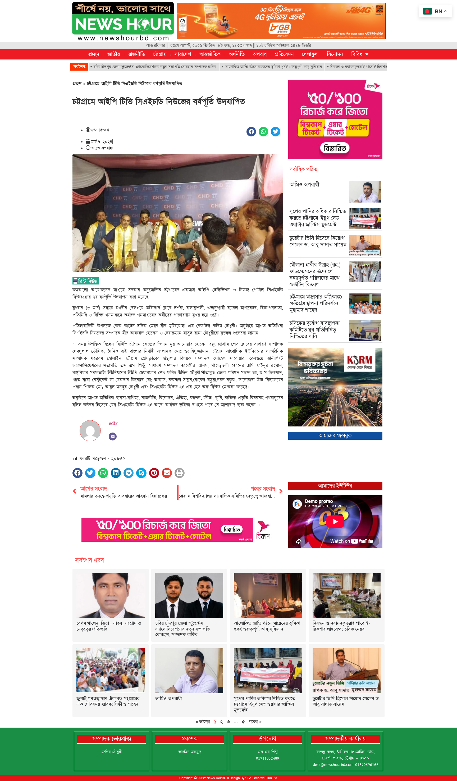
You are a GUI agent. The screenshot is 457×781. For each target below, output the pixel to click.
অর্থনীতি (237, 54)
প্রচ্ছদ (94, 54)
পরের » (255, 721)
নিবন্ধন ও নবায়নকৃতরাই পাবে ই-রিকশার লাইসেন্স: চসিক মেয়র (345, 66)
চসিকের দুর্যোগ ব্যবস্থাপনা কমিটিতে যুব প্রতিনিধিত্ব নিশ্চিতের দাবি (315, 330)
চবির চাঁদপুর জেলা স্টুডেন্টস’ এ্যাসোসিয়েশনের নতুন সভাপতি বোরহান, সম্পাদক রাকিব (126, 66)
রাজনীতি (136, 54)
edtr (113, 423)
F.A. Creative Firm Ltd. (262, 778)
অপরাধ (260, 54)
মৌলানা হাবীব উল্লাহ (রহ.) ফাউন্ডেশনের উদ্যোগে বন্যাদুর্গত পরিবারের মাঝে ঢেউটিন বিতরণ (315, 274)
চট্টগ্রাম (159, 54)
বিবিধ (357, 54)
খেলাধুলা (310, 54)
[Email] (113, 436)
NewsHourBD (216, 778)
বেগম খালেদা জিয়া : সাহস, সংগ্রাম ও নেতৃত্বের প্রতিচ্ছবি (108, 626)
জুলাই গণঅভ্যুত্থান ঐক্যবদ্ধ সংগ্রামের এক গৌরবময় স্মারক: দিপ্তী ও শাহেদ (107, 701)
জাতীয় (113, 54)
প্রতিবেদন (284, 54)
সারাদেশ (183, 54)
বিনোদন (335, 54)
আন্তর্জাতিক (210, 54)
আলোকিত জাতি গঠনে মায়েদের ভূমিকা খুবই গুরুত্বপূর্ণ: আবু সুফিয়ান (244, 66)
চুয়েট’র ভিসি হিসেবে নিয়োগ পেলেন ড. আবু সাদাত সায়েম (318, 241)
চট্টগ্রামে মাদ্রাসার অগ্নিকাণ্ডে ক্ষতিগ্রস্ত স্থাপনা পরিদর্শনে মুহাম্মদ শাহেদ (316, 303)
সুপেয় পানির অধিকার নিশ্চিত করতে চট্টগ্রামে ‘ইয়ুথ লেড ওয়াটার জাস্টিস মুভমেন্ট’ (318, 218)
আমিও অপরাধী (304, 184)
